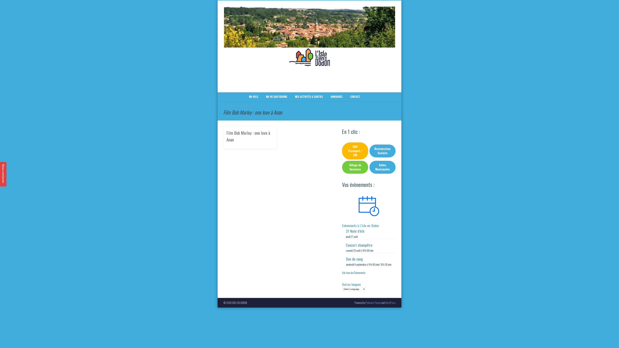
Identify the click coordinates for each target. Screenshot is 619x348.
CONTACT (355, 97)
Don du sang (354, 258)
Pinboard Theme (373, 303)
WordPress (390, 303)
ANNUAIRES (337, 97)
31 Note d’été (355, 231)
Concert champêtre (359, 245)
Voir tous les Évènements (353, 273)
